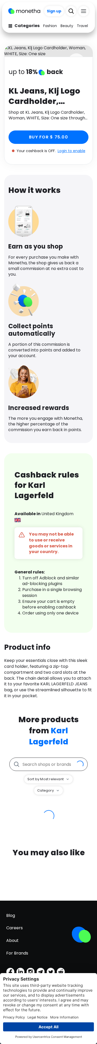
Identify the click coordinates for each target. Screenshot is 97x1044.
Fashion (50, 25)
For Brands (17, 953)
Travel (82, 25)
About (12, 940)
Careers (14, 928)
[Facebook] (10, 972)
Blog (10, 915)
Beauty (67, 25)
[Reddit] (61, 972)
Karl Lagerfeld (48, 736)
